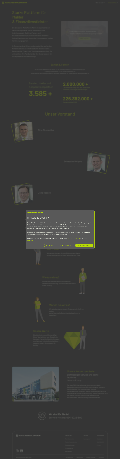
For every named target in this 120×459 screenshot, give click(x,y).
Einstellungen (49, 245)
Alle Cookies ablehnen (65, 245)
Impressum (30, 240)
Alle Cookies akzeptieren (84, 245)
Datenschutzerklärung (74, 238)
